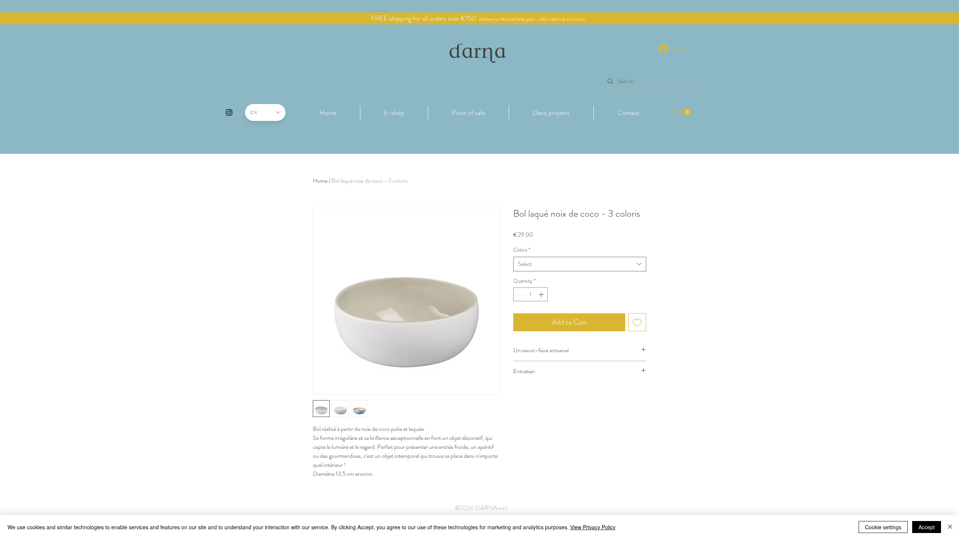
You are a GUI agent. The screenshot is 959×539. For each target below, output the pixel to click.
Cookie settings (883, 527)
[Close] (950, 527)
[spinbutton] (530, 294)
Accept (927, 527)
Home (320, 180)
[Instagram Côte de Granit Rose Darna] (229, 112)
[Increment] (542, 294)
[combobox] (579, 264)
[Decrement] (519, 294)
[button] (394, 113)
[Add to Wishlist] (637, 322)
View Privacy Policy (592, 527)
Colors (521, 249)
